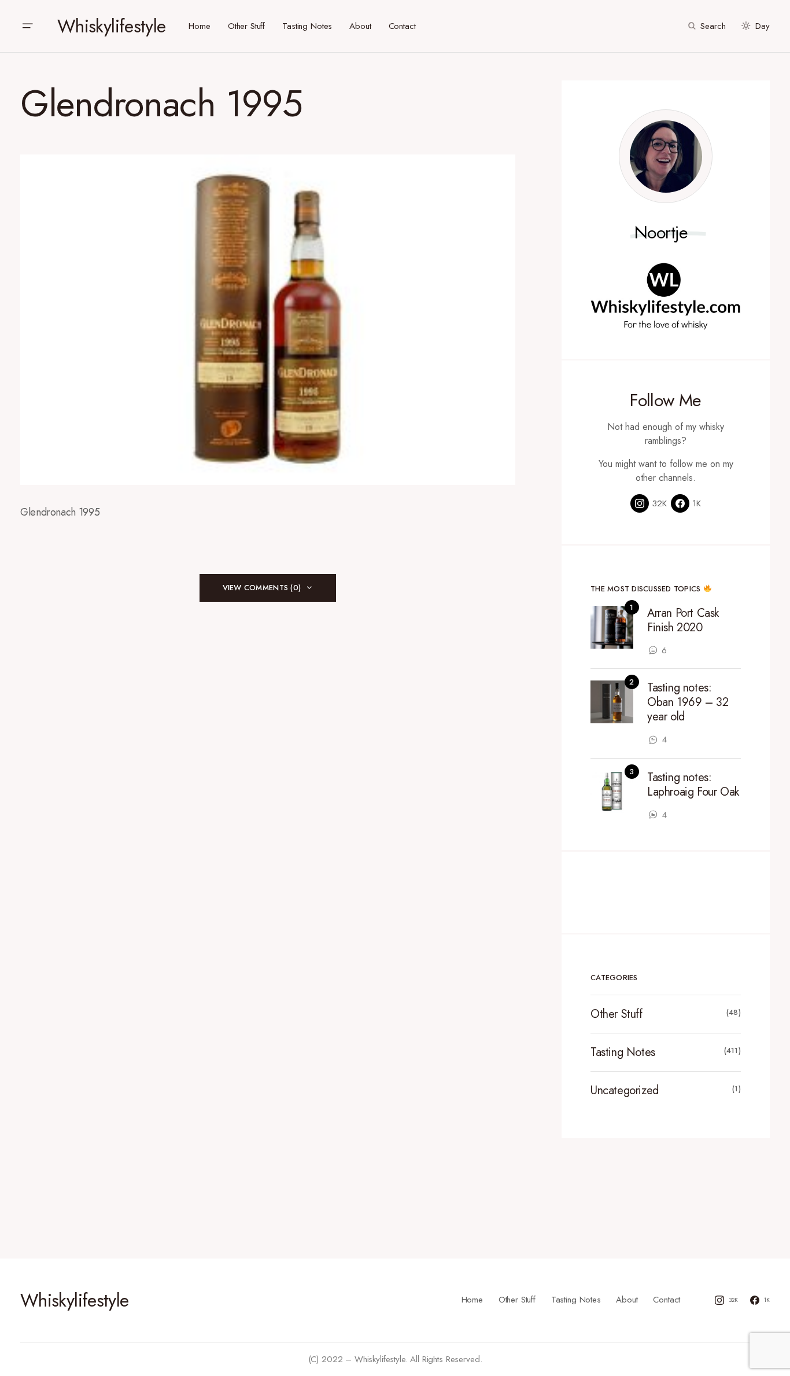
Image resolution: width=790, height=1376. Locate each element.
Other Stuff (616, 1014)
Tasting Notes (622, 1052)
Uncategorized (624, 1090)
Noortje (661, 233)
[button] (27, 26)
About (626, 1299)
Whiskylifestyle (111, 26)
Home (472, 1299)
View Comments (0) (262, 587)
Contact (666, 1299)
